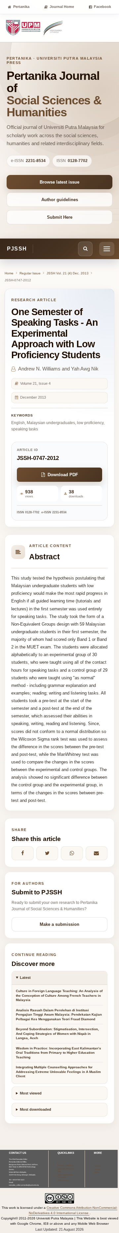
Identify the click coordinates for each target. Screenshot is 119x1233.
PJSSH (17, 249)
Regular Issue (30, 273)
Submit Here (59, 217)
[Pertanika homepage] (35, 28)
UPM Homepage (63, 1180)
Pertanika (21, 7)
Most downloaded (35, 1109)
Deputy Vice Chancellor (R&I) (66, 1170)
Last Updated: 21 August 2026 (59, 1229)
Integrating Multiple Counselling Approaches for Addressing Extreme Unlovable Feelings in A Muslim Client (58, 1071)
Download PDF (63, 474)
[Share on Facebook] (23, 853)
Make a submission (59, 924)
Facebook (102, 7)
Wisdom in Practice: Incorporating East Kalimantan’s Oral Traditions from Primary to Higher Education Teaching (58, 1052)
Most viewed (31, 1093)
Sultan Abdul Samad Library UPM (65, 1176)
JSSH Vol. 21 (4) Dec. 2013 (68, 273)
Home (9, 273)
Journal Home (62, 7)
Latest (25, 978)
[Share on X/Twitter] (47, 853)
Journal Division (97, 1171)
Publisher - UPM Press (65, 1165)
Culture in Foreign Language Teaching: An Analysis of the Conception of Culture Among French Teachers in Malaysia (59, 995)
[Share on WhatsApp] (72, 853)
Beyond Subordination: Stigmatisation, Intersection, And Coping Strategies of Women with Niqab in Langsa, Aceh (57, 1033)
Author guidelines (59, 199)
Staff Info (97, 1166)
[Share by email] (97, 853)
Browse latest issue (59, 182)
